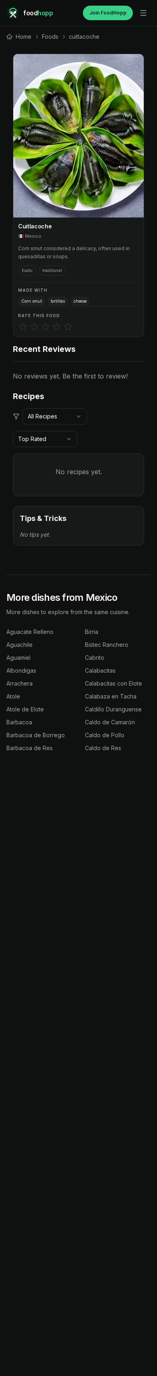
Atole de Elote (25, 709)
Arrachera (19, 683)
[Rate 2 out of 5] (34, 327)
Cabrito (94, 657)
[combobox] (55, 416)
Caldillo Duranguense (113, 709)
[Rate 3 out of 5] (45, 327)
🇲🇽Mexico (29, 236)
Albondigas (21, 670)
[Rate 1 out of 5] (23, 327)
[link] (18, 37)
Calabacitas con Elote (113, 683)
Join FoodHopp (107, 13)
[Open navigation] (143, 13)
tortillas (58, 301)
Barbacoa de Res (29, 747)
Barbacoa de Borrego (35, 735)
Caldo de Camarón (110, 722)
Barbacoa (19, 722)
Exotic (27, 270)
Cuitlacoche (35, 226)
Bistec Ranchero (106, 644)
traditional (52, 270)
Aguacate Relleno (30, 631)
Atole (13, 696)
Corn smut (31, 301)
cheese (80, 301)
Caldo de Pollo (104, 735)
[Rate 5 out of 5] (68, 327)
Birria (91, 631)
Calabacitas (100, 670)
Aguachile (19, 644)
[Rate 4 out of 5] (57, 327)
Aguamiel (18, 657)
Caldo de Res (103, 747)
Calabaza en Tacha (110, 696)
